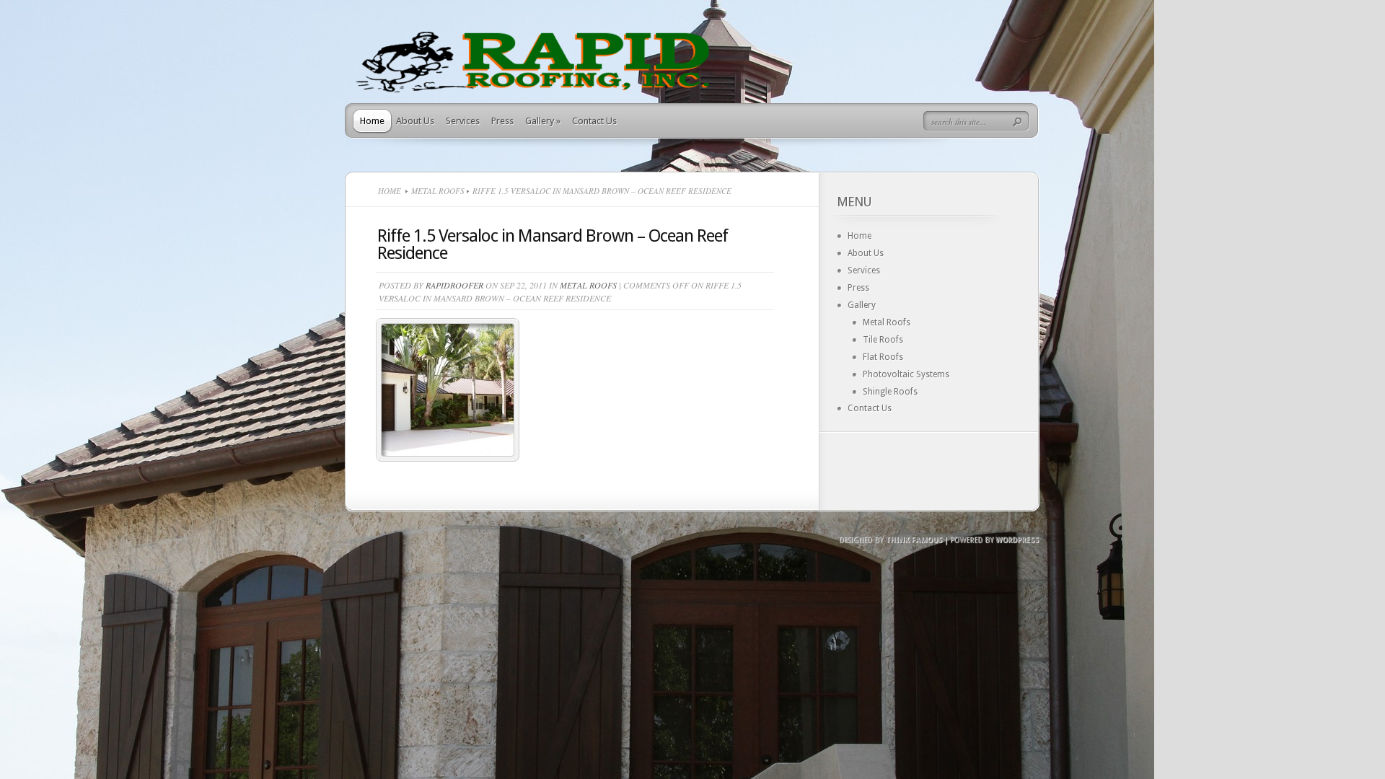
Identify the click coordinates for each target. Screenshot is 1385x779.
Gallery (542, 120)
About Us (415, 120)
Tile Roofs (883, 340)
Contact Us (594, 120)
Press (502, 120)
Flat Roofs (883, 357)
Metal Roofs (438, 190)
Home (372, 120)
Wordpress (1017, 540)
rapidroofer (454, 285)
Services (463, 120)
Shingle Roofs (890, 392)
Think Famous (913, 540)
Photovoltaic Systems (906, 374)
